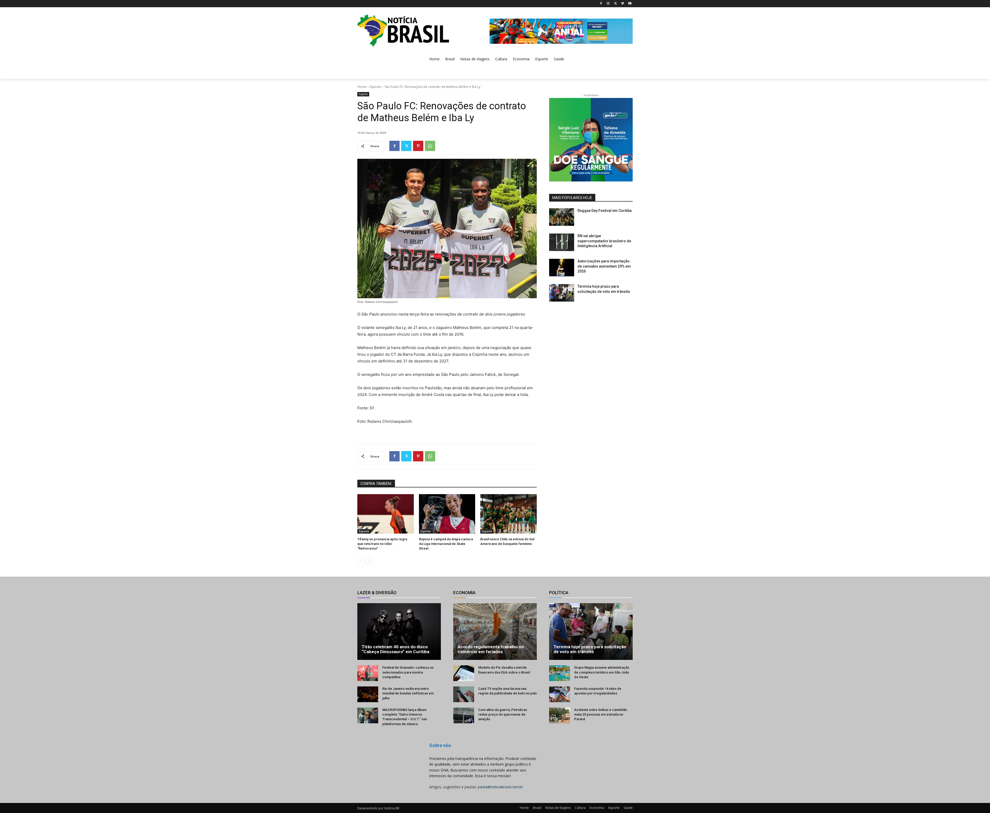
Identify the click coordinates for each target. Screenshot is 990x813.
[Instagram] (608, 4)
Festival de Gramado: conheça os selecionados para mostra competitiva (408, 672)
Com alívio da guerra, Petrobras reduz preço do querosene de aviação (502, 714)
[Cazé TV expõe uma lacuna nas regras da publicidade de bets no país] (463, 694)
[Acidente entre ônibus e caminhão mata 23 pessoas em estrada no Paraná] (559, 715)
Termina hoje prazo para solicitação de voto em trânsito (590, 649)
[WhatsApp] (430, 146)
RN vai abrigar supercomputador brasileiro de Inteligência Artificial (604, 241)
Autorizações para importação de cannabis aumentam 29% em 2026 (604, 266)
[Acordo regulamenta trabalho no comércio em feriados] (495, 631)
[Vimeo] (622, 4)
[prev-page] (360, 561)
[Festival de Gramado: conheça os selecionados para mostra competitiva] (367, 673)
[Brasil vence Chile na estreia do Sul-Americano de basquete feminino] (508, 514)
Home (361, 87)
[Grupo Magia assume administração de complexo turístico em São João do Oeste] (559, 673)
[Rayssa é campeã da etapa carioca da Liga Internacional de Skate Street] (447, 514)
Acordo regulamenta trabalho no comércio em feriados (491, 649)
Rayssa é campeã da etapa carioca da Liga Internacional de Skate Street (446, 543)
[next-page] (369, 561)
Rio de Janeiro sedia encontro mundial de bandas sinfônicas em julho (408, 693)
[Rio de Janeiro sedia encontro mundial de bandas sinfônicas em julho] (367, 694)
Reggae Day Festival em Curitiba (605, 211)
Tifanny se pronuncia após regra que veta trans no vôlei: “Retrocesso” (382, 543)
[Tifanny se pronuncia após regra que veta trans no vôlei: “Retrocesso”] (385, 514)
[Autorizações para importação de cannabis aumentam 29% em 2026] (561, 267)
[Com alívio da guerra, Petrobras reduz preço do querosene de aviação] (463, 715)
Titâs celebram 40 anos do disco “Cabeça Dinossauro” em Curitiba (395, 649)
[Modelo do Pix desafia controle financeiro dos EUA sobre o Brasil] (463, 673)
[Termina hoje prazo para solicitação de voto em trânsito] (561, 293)
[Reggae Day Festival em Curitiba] (561, 217)
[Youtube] (630, 4)
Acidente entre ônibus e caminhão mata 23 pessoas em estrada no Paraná (600, 714)
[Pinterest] (418, 146)
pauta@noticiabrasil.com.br (500, 786)
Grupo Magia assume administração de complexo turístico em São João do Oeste (601, 672)
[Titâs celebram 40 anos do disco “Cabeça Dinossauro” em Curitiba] (399, 631)
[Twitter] (615, 4)
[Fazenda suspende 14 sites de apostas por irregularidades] (559, 694)
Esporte (375, 87)
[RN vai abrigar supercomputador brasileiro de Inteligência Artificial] (561, 242)
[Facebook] (601, 4)
